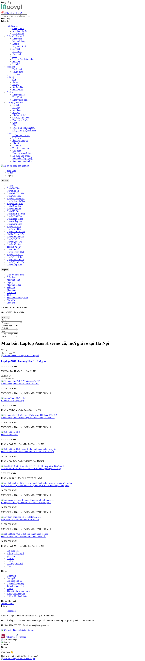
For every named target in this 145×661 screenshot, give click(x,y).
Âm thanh (16, 54)
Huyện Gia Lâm (14, 208)
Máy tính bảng (18, 41)
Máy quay (17, 51)
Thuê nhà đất (18, 33)
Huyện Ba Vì (13, 191)
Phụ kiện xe (17, 89)
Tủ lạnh (15, 105)
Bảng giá (11, 578)
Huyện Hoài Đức (14, 216)
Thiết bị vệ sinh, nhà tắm (23, 128)
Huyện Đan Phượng (16, 201)
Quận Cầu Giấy (14, 196)
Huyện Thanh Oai (15, 254)
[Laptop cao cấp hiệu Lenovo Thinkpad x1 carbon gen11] (27, 500)
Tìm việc (16, 74)
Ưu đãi (10, 588)
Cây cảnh (16, 151)
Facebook (11, 611)
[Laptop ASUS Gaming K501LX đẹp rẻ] (20, 355)
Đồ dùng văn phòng (21, 156)
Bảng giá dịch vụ (14, 581)
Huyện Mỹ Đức (14, 229)
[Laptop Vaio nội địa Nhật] (13, 398)
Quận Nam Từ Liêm (16, 231)
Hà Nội (10, 173)
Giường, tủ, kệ (18, 115)
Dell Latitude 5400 (9, 434)
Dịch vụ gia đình (19, 100)
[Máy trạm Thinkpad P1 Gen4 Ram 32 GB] (21, 517)
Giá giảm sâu (18, 28)
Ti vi (14, 56)
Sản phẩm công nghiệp (22, 158)
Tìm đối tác (17, 97)
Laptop (15, 44)
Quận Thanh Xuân (15, 259)
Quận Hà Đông (14, 211)
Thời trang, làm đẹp (21, 135)
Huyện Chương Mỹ (15, 198)
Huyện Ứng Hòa (14, 264)
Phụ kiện (16, 61)
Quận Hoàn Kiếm (15, 219)
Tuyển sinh (17, 69)
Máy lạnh (16, 110)
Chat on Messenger (26, 658)
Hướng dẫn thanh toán (17, 596)
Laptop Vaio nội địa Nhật (12, 400)
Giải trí (15, 143)
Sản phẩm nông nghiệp (22, 161)
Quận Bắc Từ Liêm (15, 193)
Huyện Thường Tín (15, 262)
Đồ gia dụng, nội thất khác (24, 130)
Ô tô (14, 79)
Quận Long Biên (14, 224)
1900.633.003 (7, 603)
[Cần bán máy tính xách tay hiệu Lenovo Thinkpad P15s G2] (29, 415)
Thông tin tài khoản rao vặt (19, 591)
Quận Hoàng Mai (15, 221)
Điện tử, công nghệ (15, 274)
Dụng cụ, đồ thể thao (21, 153)
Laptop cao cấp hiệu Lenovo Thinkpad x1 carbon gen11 (26, 502)
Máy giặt (16, 107)
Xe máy (16, 82)
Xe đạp (15, 84)
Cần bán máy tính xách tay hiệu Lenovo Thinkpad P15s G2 (28, 417)
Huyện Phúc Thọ (14, 239)
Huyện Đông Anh (15, 203)
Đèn (14, 125)
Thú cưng (16, 138)
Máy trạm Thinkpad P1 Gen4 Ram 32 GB (20, 519)
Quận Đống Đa (14, 206)
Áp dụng (5, 317)
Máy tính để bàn (19, 46)
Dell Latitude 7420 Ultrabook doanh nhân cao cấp (23, 536)
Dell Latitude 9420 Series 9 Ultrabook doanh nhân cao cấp (27, 451)
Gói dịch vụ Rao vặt (13, 13)
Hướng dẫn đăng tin (16, 593)
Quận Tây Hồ (13, 249)
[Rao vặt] (12, 9)
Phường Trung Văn (15, 234)
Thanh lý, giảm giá (20, 148)
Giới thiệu (11, 576)
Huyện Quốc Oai (14, 242)
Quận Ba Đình (13, 188)
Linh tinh (16, 145)
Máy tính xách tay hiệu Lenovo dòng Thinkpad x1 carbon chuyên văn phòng (35, 485)
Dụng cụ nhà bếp (20, 120)
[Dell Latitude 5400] (10, 432)
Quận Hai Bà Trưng (16, 214)
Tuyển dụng (17, 72)
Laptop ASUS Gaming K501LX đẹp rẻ (23, 361)
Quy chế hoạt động (15, 583)
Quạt (14, 123)
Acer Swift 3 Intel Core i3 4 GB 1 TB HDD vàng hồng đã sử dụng (31, 468)
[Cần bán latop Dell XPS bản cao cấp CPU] (21, 381)
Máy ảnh (16, 49)
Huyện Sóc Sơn (14, 244)
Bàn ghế (16, 112)
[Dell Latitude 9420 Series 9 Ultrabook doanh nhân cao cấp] (28, 449)
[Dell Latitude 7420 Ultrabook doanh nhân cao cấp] (24, 534)
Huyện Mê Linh (14, 226)
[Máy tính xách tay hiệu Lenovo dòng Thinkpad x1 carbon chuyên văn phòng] (36, 483)
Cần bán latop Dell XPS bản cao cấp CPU (20, 383)
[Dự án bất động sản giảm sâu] (15, 166)
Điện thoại (17, 38)
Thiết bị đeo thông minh (23, 59)
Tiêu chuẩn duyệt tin (16, 586)
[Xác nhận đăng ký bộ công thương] (18, 630)
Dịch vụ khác (18, 95)
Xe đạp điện (17, 87)
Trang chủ (11, 170)
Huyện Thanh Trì (14, 257)
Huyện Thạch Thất (15, 252)
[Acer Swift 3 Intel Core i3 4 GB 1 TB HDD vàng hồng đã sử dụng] (32, 466)
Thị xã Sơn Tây (14, 247)
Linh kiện (16, 64)
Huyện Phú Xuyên (15, 236)
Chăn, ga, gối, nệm (20, 117)
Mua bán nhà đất (19, 31)
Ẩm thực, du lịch (20, 140)
